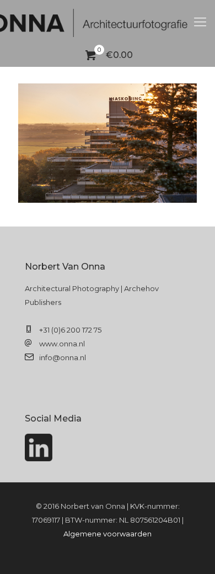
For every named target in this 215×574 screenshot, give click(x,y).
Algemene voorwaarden (107, 533)
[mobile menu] (200, 22)
